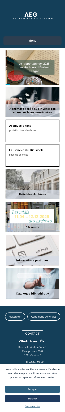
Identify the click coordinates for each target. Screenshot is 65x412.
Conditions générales (43, 316)
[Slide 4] (35, 81)
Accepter (32, 389)
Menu (32, 40)
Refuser (32, 398)
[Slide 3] (32, 81)
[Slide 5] (37, 81)
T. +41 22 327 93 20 (32, 361)
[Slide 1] (27, 81)
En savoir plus (32, 406)
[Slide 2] (30, 81)
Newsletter (15, 316)
